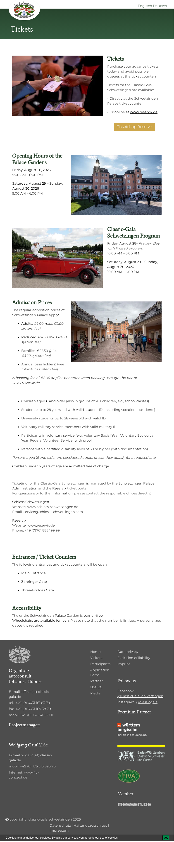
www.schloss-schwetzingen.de (52, 507)
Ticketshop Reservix (134, 127)
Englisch (145, 6)
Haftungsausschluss (90, 825)
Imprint (123, 664)
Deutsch (160, 6)
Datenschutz (60, 825)
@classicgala (146, 702)
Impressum (59, 830)
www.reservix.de (143, 112)
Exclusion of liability (133, 658)
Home (95, 652)
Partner (96, 681)
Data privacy (127, 652)
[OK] (165, 837)
